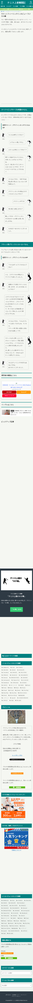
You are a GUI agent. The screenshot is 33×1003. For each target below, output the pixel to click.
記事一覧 (3, 6)
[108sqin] (18, 690)
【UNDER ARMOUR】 (23, 698)
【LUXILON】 (26, 680)
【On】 (13, 667)
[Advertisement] (16, 52)
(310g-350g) (13, 692)
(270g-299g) (25, 690)
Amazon (23, 392)
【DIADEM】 (25, 677)
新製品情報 (22, 695)
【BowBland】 (6, 682)
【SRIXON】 (14, 672)
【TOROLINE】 (15, 682)
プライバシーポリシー (16, 996)
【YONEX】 (20, 667)
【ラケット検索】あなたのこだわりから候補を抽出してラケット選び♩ (17, 9)
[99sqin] (17, 687)
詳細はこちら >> (16, 850)
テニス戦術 (22, 6)
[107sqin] (12, 690)
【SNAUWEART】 (24, 675)
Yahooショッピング (9, 395)
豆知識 (12, 700)
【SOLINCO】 (14, 675)
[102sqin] (5, 690)
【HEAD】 (13, 670)
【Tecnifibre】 (6, 672)
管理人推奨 (18, 700)
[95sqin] (28, 685)
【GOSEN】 (24, 682)
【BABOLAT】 (6, 667)
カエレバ (18, 389)
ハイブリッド (6, 698)
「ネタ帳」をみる (16, 609)
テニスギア (8, 6)
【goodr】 (13, 698)
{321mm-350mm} (13, 695)
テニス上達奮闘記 (16, 2)
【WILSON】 (5, 670)
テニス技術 (15, 6)
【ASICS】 (5, 685)
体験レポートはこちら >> (16, 819)
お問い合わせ (8, 994)
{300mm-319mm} (23, 692)
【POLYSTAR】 (23, 672)
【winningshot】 (6, 680)
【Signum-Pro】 (16, 680)
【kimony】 (5, 677)
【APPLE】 (5, 700)
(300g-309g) (5, 692)
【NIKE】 (22, 685)
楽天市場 (9, 392)
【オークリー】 (13, 685)
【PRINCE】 (5, 675)
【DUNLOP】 (22, 670)
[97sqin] (4, 687)
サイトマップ (23, 994)
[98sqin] (10, 687)
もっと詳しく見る (17, 755)
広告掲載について (15, 994)
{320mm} (5, 695)
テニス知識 (29, 6)
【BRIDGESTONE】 (15, 677)
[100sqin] (23, 687)
